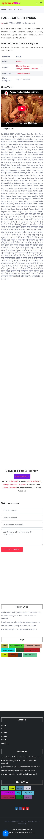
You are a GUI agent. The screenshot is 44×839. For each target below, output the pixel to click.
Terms (16, 832)
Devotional (5, 743)
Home (3, 10)
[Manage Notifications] (6, 833)
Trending (13, 655)
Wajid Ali (34, 69)
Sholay (19, 650)
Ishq (18, 793)
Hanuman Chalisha (33, 646)
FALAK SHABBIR (8, 793)
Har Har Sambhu (32, 650)
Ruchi (5, 23)
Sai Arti (27, 797)
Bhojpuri (4, 736)
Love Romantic (29, 655)
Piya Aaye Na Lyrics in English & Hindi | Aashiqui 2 (19, 629)
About (14, 830)
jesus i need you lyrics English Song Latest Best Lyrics (20, 622)
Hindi (3, 729)
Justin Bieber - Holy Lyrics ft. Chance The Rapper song (21, 612)
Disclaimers (23, 832)
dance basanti (8, 797)
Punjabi (4, 732)
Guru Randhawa (16, 646)
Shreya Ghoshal (22, 69)
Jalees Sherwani (23, 73)
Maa (4, 655)
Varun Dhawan (8, 650)
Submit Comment (12, 549)
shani (5, 788)
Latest (3, 725)
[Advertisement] (22, 374)
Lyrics (28, 788)
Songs (19, 797)
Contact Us (22, 830)
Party (5, 646)
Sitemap (32, 832)
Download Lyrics (22, 476)
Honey (19, 788)
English (3, 740)
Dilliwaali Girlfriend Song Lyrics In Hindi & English (18, 626)
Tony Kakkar (27, 793)
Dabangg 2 (20, 61)
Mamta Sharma (22, 66)
